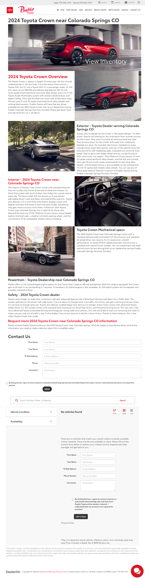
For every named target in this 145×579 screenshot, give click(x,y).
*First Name (71, 455)
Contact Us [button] (135, 10)
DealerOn (43, 571)
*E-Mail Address (69, 469)
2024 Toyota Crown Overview (38, 76)
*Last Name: (33, 349)
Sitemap (51, 571)
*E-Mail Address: (31, 356)
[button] (58, 9)
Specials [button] (88, 10)
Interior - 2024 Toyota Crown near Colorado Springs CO (33, 181)
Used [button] (81, 10)
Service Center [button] (100, 10)
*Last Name (71, 462)
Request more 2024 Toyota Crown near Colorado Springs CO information (62, 320)
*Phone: (35, 363)
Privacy (59, 571)
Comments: (33, 370)
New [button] (62, 10)
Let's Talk (81, 516)
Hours (65, 571)
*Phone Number (69, 475)
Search (123, 400)
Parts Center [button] (113, 10)
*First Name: (33, 342)
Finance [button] (124, 10)
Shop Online (71, 10)
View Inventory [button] (106, 60)
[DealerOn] (13, 571)
